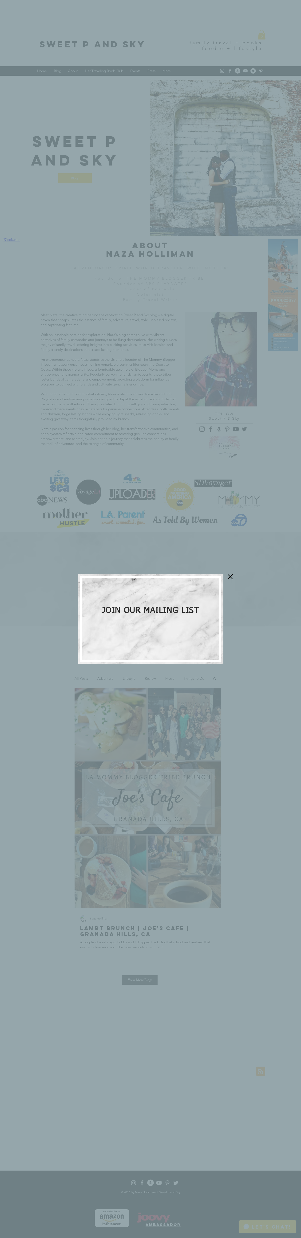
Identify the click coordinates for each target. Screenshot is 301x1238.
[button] (230, 576)
